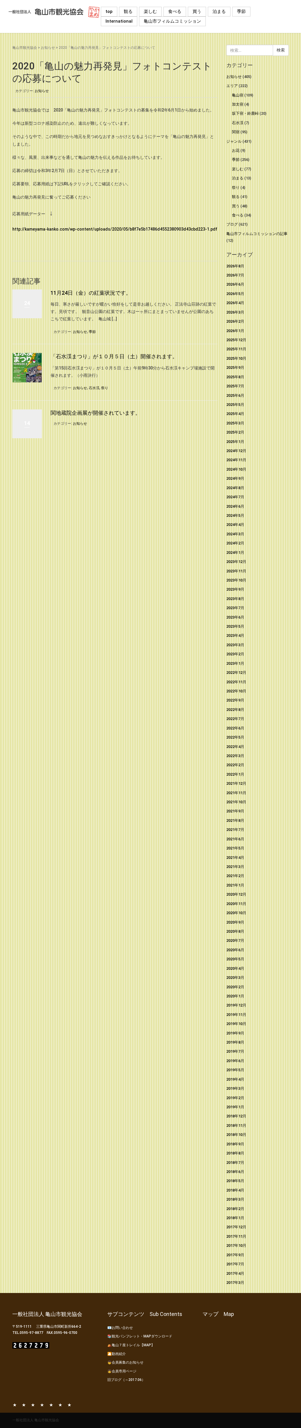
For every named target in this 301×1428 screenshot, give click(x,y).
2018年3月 (235, 1199)
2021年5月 (235, 848)
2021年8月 (235, 820)
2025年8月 (235, 377)
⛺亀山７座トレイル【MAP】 (131, 1345)
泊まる (219, 11)
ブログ (232, 224)
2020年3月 (235, 977)
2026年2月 (235, 321)
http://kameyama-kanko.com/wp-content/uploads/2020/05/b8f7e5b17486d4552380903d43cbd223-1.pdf (114, 229)
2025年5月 (235, 404)
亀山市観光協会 (24, 48)
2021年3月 (235, 866)
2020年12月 (236, 894)
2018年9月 (235, 1144)
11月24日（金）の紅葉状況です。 (91, 293)
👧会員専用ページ (121, 1371)
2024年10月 (236, 469)
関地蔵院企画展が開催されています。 (96, 413)
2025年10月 (236, 358)
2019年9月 (235, 1033)
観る (128, 11)
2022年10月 (236, 691)
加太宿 (237, 104)
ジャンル (234, 141)
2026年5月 (235, 293)
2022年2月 (235, 765)
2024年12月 (236, 451)
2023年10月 (236, 580)
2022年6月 (235, 728)
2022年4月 (235, 746)
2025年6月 (235, 395)
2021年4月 (235, 857)
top (109, 11)
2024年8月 (235, 488)
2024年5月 (235, 515)
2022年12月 (236, 672)
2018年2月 (235, 1209)
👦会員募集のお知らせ (125, 1362)
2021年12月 (236, 783)
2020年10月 (236, 913)
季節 (241, 11)
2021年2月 (235, 876)
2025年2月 (235, 432)
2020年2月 (235, 987)
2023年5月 (235, 626)
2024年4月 (235, 524)
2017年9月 (235, 1255)
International (119, 21)
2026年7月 (235, 275)
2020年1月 (235, 996)
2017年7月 (235, 1264)
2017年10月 (236, 1245)
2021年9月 (235, 811)
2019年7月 (235, 1051)
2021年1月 (235, 885)
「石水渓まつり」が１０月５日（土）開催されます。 (114, 356)
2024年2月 (235, 543)
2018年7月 (235, 1162)
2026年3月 (235, 312)
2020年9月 (235, 922)
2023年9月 (235, 589)
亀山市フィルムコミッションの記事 (256, 233)
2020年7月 (235, 940)
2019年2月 (235, 1098)
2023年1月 (235, 663)
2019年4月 (235, 1079)
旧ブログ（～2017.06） (126, 1380)
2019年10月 (236, 1024)
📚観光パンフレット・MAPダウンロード (139, 1336)
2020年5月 (235, 959)
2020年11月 (236, 904)
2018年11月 (236, 1125)
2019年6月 (235, 1061)
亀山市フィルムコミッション (172, 21)
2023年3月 (235, 645)
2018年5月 (235, 1181)
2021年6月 (235, 839)
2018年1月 (235, 1218)
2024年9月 (235, 478)
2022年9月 (235, 700)
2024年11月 (236, 460)
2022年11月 (236, 682)
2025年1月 (235, 441)
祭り (104, 388)
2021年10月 (236, 802)
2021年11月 (236, 793)
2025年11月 (236, 349)
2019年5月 (235, 1070)
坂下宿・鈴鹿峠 (245, 113)
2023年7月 (235, 608)
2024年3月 (235, 534)
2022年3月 (235, 756)
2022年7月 (235, 719)
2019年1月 (235, 1107)
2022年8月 (235, 709)
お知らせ (48, 48)
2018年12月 (236, 1116)
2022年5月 (235, 737)
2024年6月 (235, 506)
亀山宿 (237, 95)
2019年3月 (235, 1088)
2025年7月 (235, 386)
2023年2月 (235, 654)
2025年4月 (235, 413)
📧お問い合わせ (120, 1328)
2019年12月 (236, 1005)
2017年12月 (236, 1227)
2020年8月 (235, 931)
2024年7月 (235, 497)
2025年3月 (235, 423)
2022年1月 (235, 774)
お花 (236, 150)
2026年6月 (235, 284)
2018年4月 (235, 1190)
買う (197, 11)
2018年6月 (235, 1171)
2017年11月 (236, 1236)
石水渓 (94, 388)
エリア (232, 86)
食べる (174, 11)
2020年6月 (235, 950)
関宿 (236, 132)
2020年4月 (235, 968)
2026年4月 (235, 303)
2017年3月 (235, 1282)
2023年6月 (235, 617)
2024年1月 (235, 552)
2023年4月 (235, 635)
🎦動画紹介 (116, 1354)
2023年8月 (235, 598)
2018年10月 (236, 1134)
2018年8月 (235, 1153)
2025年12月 (236, 340)
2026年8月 (235, 266)
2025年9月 (235, 367)
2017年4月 (235, 1273)
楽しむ (150, 11)
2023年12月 (236, 561)
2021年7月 (235, 829)
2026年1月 (235, 331)
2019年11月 (236, 1014)
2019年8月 (235, 1042)
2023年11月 (236, 571)
